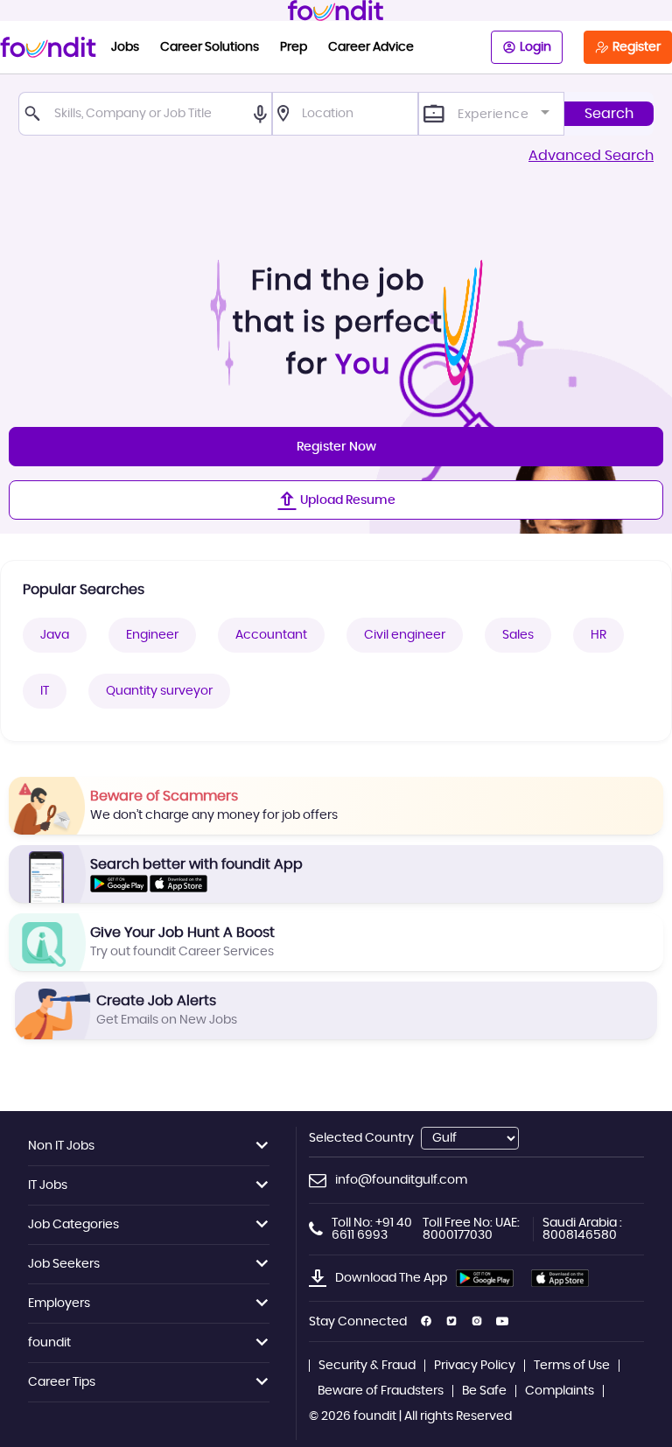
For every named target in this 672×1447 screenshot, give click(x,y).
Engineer (152, 635)
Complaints (559, 1391)
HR (598, 635)
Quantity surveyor (159, 691)
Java (54, 635)
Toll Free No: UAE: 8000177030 (471, 1229)
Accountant (271, 635)
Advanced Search (591, 156)
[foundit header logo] (336, 10)
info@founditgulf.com (401, 1180)
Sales (518, 635)
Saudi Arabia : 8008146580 (582, 1229)
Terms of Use (572, 1366)
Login (535, 47)
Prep (293, 47)
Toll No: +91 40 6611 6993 (372, 1229)
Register (636, 47)
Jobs (125, 47)
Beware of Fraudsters (381, 1391)
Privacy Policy (474, 1366)
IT (44, 691)
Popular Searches (83, 590)
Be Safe (484, 1391)
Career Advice (371, 47)
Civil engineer (404, 635)
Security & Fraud (367, 1366)
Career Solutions (209, 47)
